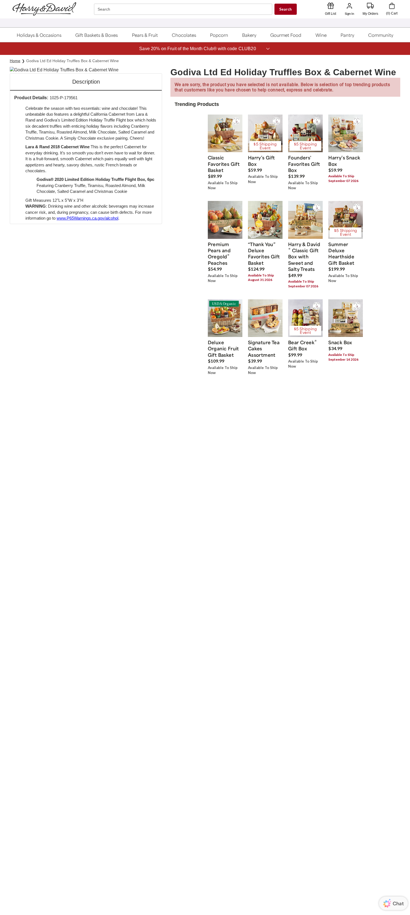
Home (15, 61)
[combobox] (184, 9)
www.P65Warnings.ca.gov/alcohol (87, 218)
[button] (39, 35)
